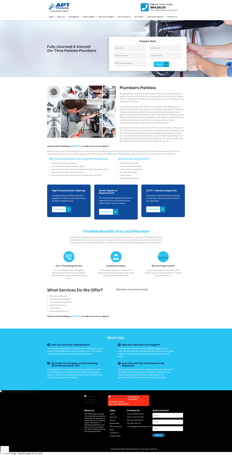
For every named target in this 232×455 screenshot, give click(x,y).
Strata (112, 420)
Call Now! (59, 209)
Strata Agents (89, 17)
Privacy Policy (115, 436)
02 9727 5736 (138, 417)
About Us (61, 17)
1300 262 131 (138, 420)
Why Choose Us (124, 17)
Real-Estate (114, 423)
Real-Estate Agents (106, 17)
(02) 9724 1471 (135, 423)
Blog (111, 429)
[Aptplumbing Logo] (59, 7)
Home (51, 17)
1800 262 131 (158, 7)
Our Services (73, 17)
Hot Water (138, 17)
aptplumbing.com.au (133, 449)
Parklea (109, 154)
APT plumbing (123, 154)
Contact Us (172, 17)
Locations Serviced (155, 17)
